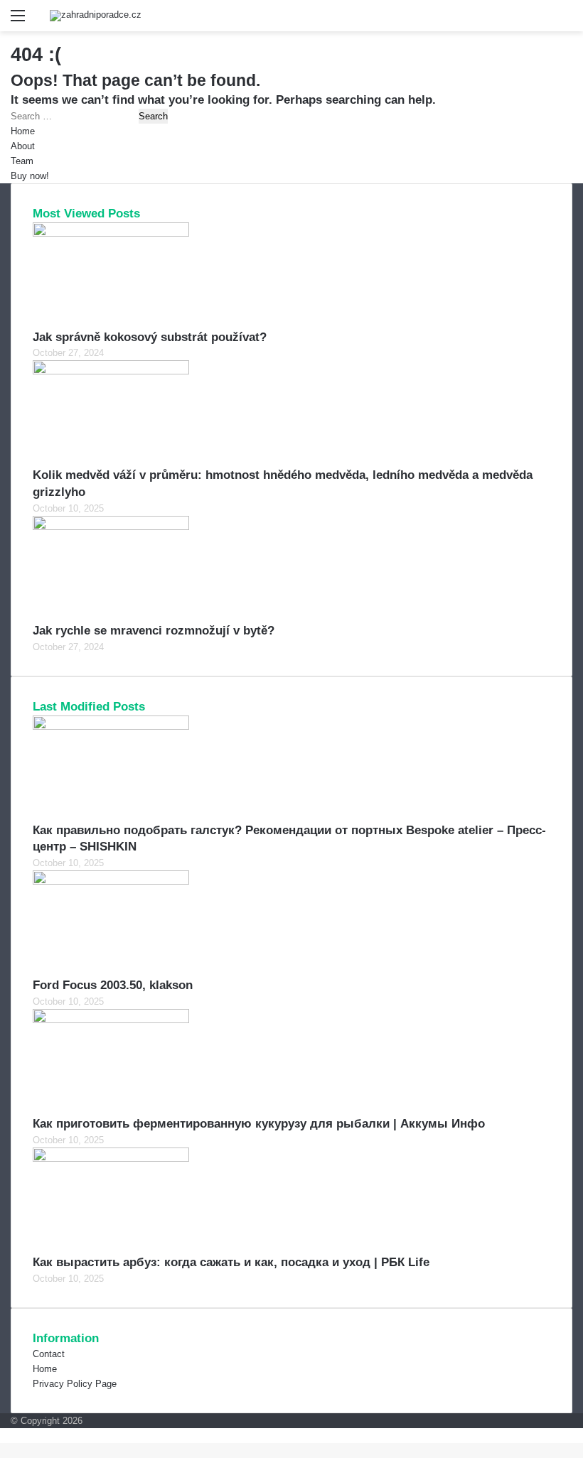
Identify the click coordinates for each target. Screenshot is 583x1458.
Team (22, 161)
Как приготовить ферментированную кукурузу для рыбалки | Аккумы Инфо (259, 1123)
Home (23, 131)
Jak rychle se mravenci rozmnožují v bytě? (153, 630)
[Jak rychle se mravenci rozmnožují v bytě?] (111, 527)
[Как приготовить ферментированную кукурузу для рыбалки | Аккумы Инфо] (111, 1020)
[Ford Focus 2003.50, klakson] (111, 881)
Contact (49, 1354)
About (23, 146)
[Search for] (565, 21)
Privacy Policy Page (75, 1383)
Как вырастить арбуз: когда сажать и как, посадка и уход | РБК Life (231, 1262)
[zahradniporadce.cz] (95, 15)
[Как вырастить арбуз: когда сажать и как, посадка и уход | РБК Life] (111, 1158)
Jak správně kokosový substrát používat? (150, 337)
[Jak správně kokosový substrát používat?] (111, 233)
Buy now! (30, 176)
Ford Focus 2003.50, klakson (113, 985)
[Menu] (18, 21)
